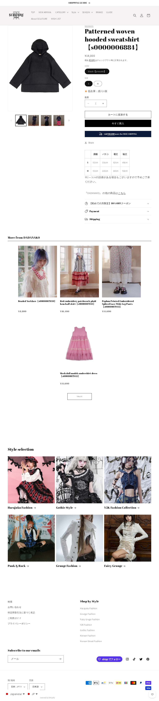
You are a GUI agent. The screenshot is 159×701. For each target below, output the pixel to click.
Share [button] (91, 142)
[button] (62, 12)
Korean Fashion (87, 635)
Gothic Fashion (87, 630)
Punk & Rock (17, 566)
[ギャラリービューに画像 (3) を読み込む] (46, 120)
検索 (10, 601)
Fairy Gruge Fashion (90, 619)
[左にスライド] (11, 120)
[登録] (60, 659)
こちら (122, 193)
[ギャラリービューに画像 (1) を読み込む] (20, 120)
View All (79, 396)
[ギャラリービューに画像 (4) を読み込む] (58, 120)
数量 (87, 97)
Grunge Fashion (66, 566)
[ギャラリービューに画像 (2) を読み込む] (33, 120)
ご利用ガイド (14, 618)
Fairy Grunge (113, 566)
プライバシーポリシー (19, 623)
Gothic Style (64, 507)
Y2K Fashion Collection (120, 507)
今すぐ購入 (118, 123)
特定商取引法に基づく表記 (21, 612)
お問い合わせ (14, 607)
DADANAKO (89, 26)
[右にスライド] (69, 120)
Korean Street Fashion (91, 641)
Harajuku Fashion (20, 507)
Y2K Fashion (86, 624)
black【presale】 (97, 71)
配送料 (92, 60)
